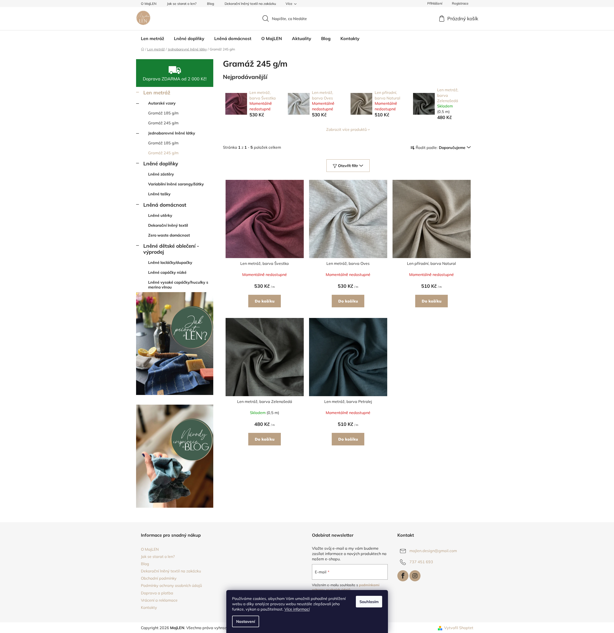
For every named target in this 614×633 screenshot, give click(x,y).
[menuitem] (152, 38)
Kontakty (149, 607)
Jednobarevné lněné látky (171, 133)
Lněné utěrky (160, 215)
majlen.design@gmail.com (433, 550)
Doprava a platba (157, 593)
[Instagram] (415, 575)
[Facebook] (402, 575)
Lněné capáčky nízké (167, 272)
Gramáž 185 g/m (163, 113)
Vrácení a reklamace (159, 600)
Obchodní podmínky (159, 578)
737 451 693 (421, 561)
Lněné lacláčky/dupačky (170, 262)
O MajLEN (148, 3)
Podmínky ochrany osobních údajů (171, 585)
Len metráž (156, 92)
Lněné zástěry (161, 174)
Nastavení (245, 621)
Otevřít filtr (348, 165)
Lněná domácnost (164, 205)
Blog (210, 3)
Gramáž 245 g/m (163, 122)
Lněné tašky (159, 193)
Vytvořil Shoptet (458, 627)
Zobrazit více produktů (346, 129)
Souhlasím (369, 601)
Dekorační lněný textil (168, 225)
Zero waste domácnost (169, 235)
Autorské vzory (162, 103)
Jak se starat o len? (181, 3)
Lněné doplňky (160, 163)
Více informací (297, 609)
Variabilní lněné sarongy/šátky (176, 184)
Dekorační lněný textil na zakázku (250, 3)
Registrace (460, 3)
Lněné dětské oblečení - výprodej (171, 249)
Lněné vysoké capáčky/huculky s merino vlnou (178, 284)
